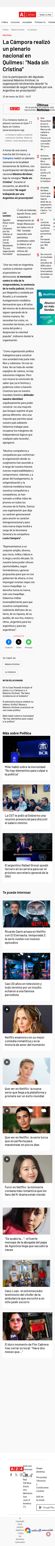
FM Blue (27, 1483)
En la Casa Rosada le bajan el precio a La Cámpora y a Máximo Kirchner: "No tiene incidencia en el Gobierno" (17, 691)
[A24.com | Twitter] (16, 1474)
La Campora (32, 30)
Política (5, 22)
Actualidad (27, 22)
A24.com (27, 1466)
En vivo (31, 15)
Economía (15, 22)
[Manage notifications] (48, 1534)
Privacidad (41, 1477)
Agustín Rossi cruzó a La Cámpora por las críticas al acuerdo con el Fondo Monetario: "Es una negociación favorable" (9, 237)
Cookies (40, 1491)
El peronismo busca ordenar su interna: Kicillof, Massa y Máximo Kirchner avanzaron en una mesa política (18, 706)
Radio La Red (45, 15)
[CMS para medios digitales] (46, 1530)
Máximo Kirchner (17, 30)
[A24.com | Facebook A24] (11, 1474)
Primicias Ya (40, 22)
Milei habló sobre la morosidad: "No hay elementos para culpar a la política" (18, 719)
